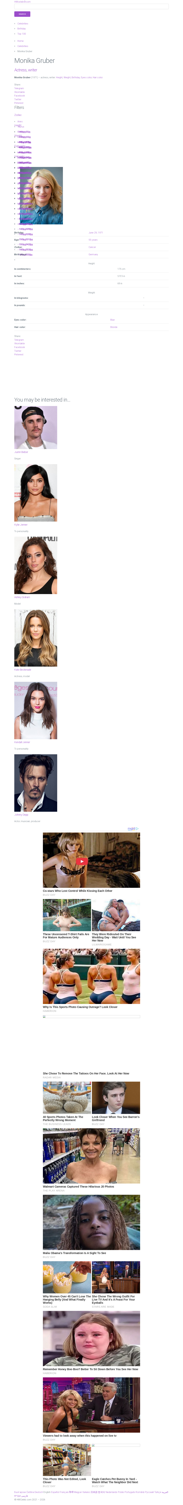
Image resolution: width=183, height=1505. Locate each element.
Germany (93, 254)
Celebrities (22, 23)
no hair (20, 209)
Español (55, 1492)
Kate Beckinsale (22, 669)
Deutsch (39, 1492)
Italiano (86, 1492)
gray (19, 193)
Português (130, 1492)
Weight (67, 77)
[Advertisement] (91, 376)
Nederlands (111, 1492)
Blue (112, 319)
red (19, 214)
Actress (20, 70)
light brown (23, 203)
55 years (93, 239)
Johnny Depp (21, 814)
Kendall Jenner (22, 742)
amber (20, 152)
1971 (100, 232)
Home (20, 41)
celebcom (22, 1)
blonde (20, 173)
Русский (149, 1492)
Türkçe (157, 1492)
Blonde (114, 327)
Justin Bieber (21, 452)
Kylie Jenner (20, 524)
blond (20, 168)
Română (140, 1492)
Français (64, 1492)
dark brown (23, 188)
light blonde (23, 198)
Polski (121, 1492)
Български (20, 1492)
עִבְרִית (17, 1496)
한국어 (101, 1492)
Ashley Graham (22, 597)
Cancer (92, 247)
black (20, 163)
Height (59, 77)
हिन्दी (71, 1492)
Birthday (21, 28)
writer (32, 70)
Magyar (78, 1492)
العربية (165, 1492)
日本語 (94, 1492)
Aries (20, 121)
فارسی (24, 1496)
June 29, (93, 232)
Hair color (98, 77)
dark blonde (23, 183)
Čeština (30, 1492)
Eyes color (86, 77)
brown (20, 178)
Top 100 (21, 33)
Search (22, 14)
